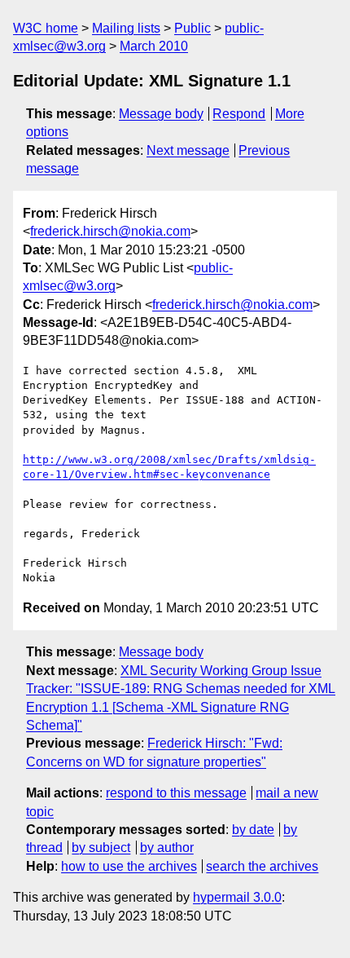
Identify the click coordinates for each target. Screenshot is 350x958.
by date (253, 830)
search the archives (262, 866)
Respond (238, 114)
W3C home (45, 28)
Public (192, 28)
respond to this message (176, 793)
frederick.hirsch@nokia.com (110, 231)
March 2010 (154, 46)
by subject (101, 847)
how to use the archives (129, 866)
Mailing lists (126, 28)
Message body (161, 114)
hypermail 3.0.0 (237, 897)
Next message (188, 150)
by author (167, 847)
